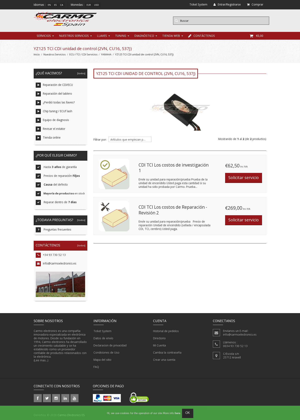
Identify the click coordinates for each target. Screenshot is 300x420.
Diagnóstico (144, 36)
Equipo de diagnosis (56, 120)
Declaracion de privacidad (110, 345)
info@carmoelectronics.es (59, 263)
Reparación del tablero (57, 93)
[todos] (80, 73)
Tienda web (171, 36)
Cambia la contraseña (167, 352)
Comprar (257, 4)
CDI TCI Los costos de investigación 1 (174, 168)
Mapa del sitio (102, 360)
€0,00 (259, 36)
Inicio (37, 54)
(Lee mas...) (41, 360)
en (49, 4)
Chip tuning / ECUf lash (57, 111)
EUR (89, 4)
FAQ (96, 367)
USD (96, 4)
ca (61, 4)
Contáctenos (204, 36)
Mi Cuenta (159, 345)
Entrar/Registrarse (229, 4)
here (177, 413)
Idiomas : (40, 5)
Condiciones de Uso (106, 352)
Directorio (159, 338)
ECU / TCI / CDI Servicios (83, 54)
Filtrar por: (100, 139)
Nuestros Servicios (74, 36)
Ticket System (102, 331)
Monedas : (77, 5)
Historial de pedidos (166, 331)
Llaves (102, 36)
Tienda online (52, 137)
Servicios (44, 36)
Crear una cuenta (164, 360)
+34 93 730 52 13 (54, 255)
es (55, 4)
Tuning (120, 36)
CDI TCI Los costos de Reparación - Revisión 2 (173, 210)
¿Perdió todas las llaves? (59, 102)
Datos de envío (103, 338)
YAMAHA (106, 54)
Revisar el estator (54, 129)
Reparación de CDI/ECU (58, 85)
